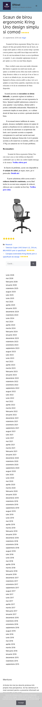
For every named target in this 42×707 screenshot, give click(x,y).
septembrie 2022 (12, 388)
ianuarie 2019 (11, 534)
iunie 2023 (10, 358)
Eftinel (16, 4)
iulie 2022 (9, 395)
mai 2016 (9, 641)
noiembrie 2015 (12, 661)
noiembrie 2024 (12, 315)
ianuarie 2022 (11, 415)
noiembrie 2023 (12, 342)
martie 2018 (10, 568)
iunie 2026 (10, 275)
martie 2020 (11, 488)
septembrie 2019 (12, 508)
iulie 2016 (9, 634)
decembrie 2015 (12, 657)
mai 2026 (9, 278)
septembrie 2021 (12, 428)
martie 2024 (11, 328)
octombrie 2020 (12, 465)
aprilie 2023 (10, 365)
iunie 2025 (10, 298)
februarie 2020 (12, 491)
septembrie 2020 (12, 468)
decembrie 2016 (12, 618)
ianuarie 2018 (11, 574)
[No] (40, 700)
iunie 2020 (10, 478)
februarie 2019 (11, 531)
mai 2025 (9, 302)
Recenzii (9, 245)
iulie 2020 (10, 475)
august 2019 (11, 511)
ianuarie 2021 (11, 455)
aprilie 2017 (10, 604)
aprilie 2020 (10, 485)
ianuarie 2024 (11, 335)
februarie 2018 (11, 571)
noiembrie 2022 (12, 381)
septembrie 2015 (12, 664)
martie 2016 (10, 648)
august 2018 (11, 551)
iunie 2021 (10, 438)
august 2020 (11, 471)
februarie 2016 (11, 651)
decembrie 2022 (12, 378)
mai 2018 (9, 561)
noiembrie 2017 (12, 581)
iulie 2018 (9, 554)
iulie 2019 (9, 514)
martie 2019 (10, 528)
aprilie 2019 (10, 524)
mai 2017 (9, 601)
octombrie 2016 (12, 624)
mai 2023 (9, 361)
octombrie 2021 (12, 425)
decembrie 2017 (12, 578)
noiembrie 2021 (12, 421)
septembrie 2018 (12, 548)
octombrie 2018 (12, 544)
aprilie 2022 (10, 405)
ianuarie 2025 (11, 308)
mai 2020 (9, 481)
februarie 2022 (11, 411)
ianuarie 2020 (11, 495)
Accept (21, 703)
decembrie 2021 (12, 418)
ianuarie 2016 (11, 654)
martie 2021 (10, 448)
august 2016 (11, 631)
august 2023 (11, 352)
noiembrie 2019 (12, 501)
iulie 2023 (10, 355)
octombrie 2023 (12, 345)
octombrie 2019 (12, 505)
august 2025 (11, 292)
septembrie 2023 (12, 348)
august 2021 (11, 431)
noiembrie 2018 (12, 541)
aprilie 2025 (10, 305)
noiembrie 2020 (12, 461)
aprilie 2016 (10, 644)
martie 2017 (10, 608)
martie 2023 (11, 368)
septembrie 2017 (12, 588)
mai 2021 (9, 441)
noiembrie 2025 (12, 288)
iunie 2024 (10, 318)
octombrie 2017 (12, 584)
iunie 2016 (10, 638)
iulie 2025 (9, 295)
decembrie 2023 (12, 338)
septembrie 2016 (12, 628)
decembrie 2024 (12, 312)
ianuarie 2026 (11, 285)
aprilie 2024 (10, 325)
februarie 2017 (11, 611)
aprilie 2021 (10, 445)
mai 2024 (9, 322)
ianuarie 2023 (11, 375)
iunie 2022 (10, 398)
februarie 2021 (11, 451)
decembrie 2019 (12, 498)
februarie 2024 (12, 332)
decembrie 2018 (12, 538)
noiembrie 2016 (12, 621)
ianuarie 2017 (11, 614)
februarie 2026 (12, 282)
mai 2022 (9, 401)
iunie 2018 (10, 558)
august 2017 (11, 591)
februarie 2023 (12, 371)
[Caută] (33, 263)
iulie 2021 (9, 435)
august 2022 (11, 391)
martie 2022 (10, 408)
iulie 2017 (9, 594)
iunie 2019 (10, 518)
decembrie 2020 (12, 458)
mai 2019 (9, 521)
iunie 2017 (10, 598)
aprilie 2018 (10, 564)
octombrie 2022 (12, 385)
